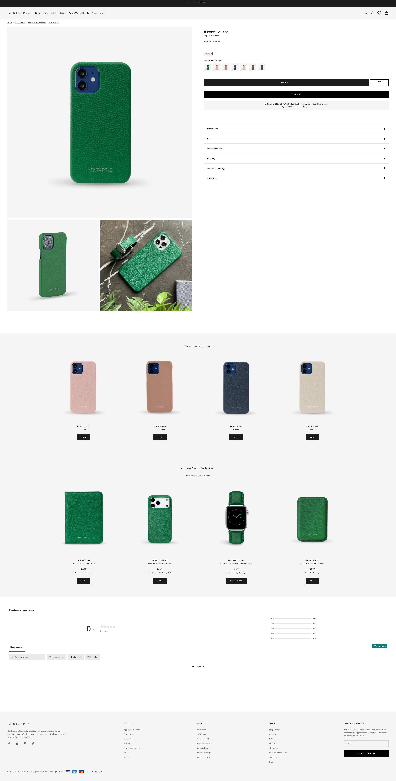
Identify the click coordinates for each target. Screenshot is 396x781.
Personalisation (204, 748)
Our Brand (201, 729)
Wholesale (201, 734)
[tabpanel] (198, 677)
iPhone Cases (130, 734)
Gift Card (128, 757)
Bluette (236, 429)
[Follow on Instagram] (17, 743)
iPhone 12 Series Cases (37, 22)
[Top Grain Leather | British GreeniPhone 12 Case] (208, 67)
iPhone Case (20, 22)
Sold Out (286, 82)
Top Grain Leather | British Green (83, 563)
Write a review (380, 646)
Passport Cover (83, 560)
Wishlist (272, 743)
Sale (125, 753)
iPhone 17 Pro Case (160, 560)
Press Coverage (204, 753)
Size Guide (273, 748)
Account (272, 734)
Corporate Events (204, 743)
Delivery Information (278, 753)
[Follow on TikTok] (33, 743)
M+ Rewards (274, 739)
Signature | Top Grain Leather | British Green (236, 563)
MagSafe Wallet (312, 560)
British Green (54, 22)
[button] (379, 13)
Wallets (127, 743)
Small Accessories (132, 748)
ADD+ (83, 581)
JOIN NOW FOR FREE (366, 753)
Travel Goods (129, 739)
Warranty (273, 757)
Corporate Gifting (204, 739)
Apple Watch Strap (236, 560)
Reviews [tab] (17, 647)
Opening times (203, 757)
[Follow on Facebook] (9, 743)
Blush (84, 429)
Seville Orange (160, 429)
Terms (51, 771)
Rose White (312, 429)
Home (9, 22)
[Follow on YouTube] (25, 743)
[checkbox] (92, 657)
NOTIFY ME (296, 94)
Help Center (274, 729)
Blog (271, 762)
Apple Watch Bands (132, 729)
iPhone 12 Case (83, 426)
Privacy (59, 771)
